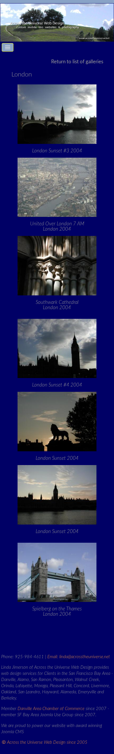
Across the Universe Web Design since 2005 (47, 742)
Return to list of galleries (77, 61)
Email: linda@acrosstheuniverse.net (78, 657)
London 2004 (57, 226)
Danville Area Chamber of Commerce (51, 709)
